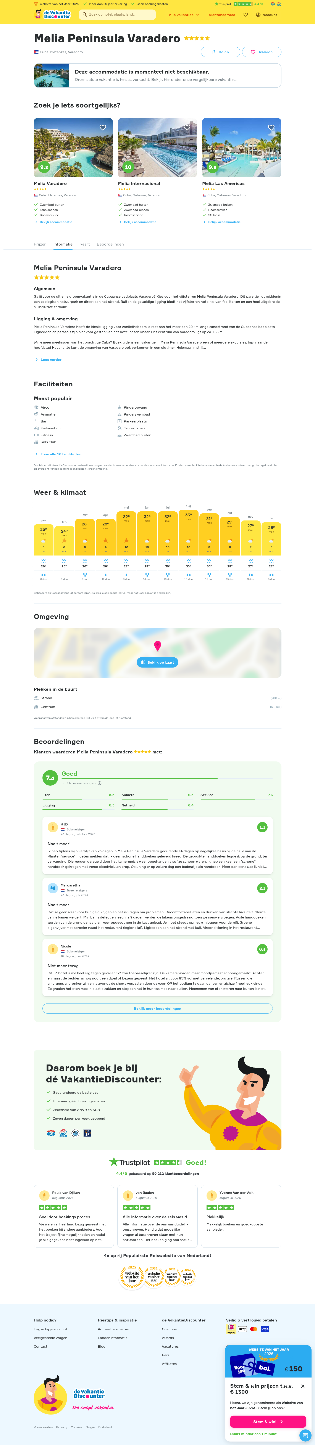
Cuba (44, 52)
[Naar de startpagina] (53, 15)
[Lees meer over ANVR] (272, 3)
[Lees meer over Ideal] (75, 1133)
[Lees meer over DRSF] (87, 1133)
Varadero (75, 52)
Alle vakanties (181, 15)
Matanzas (58, 52)
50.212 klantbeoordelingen (175, 1173)
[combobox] (117, 15)
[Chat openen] (305, 1435)
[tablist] (157, 244)
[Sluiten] (303, 1386)
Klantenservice (222, 15)
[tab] (40, 244)
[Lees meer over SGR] (278, 3)
